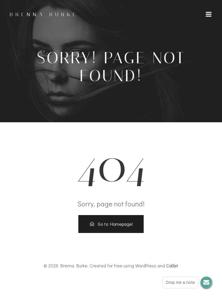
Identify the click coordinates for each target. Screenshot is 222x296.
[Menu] (209, 14)
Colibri (172, 265)
